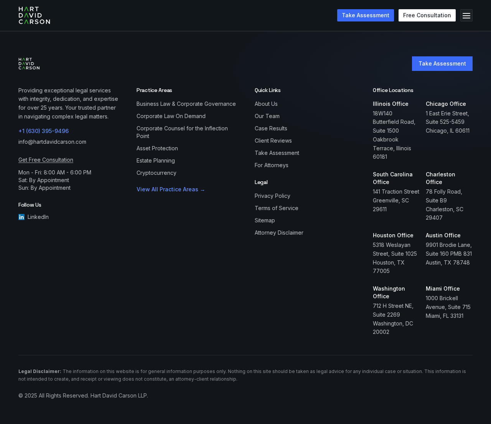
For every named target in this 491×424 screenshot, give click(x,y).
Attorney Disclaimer (279, 232)
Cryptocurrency (156, 172)
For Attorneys (271, 165)
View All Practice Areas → (171, 189)
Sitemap (265, 220)
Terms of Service (276, 208)
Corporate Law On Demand (171, 116)
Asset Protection (157, 148)
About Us (266, 103)
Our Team (267, 116)
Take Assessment (442, 63)
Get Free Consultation (45, 159)
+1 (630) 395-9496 (43, 131)
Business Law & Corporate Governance (186, 103)
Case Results (271, 128)
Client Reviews (273, 140)
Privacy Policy (272, 195)
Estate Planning (156, 160)
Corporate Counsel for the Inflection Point (182, 132)
